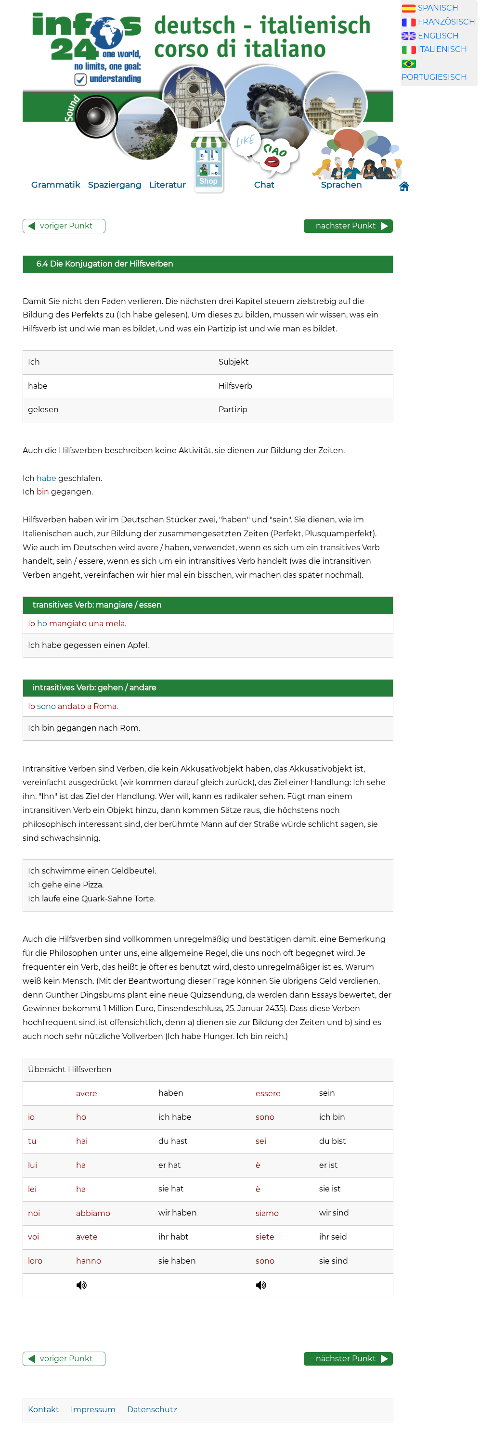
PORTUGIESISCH (434, 77)
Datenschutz (152, 1409)
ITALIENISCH (442, 49)
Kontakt (44, 1409)
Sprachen (341, 184)
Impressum (93, 1409)
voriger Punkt (66, 225)
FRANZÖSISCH (446, 21)
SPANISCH (438, 8)
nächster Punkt (346, 225)
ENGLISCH (438, 35)
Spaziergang (115, 184)
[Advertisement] (446, 258)
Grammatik (55, 184)
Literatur (167, 184)
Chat (264, 184)
